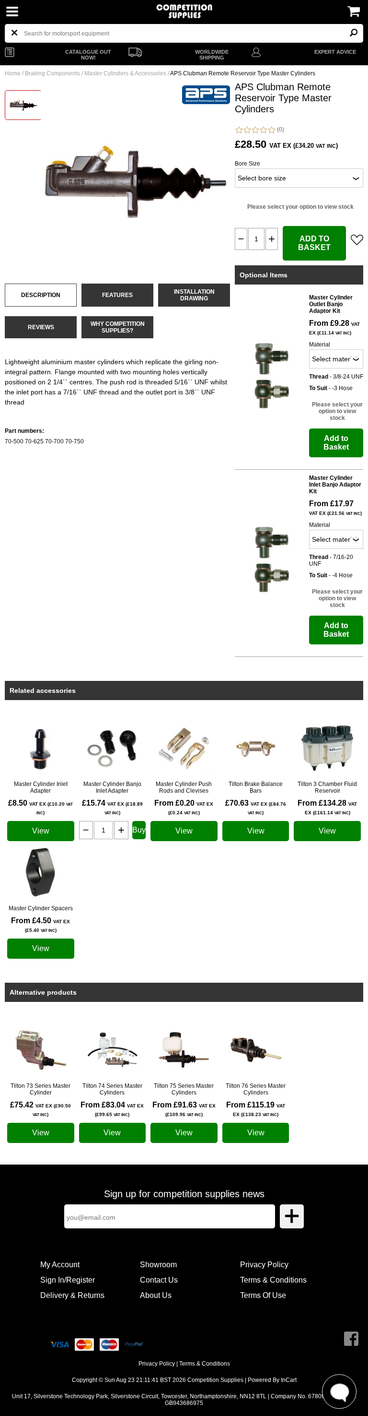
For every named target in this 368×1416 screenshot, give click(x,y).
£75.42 (40, 1109)
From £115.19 (255, 1109)
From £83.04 (112, 1109)
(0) (280, 129)
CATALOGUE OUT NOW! (88, 54)
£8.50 (40, 807)
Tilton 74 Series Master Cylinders (112, 1089)
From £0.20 (183, 807)
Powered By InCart (272, 1380)
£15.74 (112, 807)
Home (13, 73)
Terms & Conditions (273, 1280)
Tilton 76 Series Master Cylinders (256, 1089)
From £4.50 (40, 924)
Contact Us (159, 1280)
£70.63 (255, 807)
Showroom (158, 1265)
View (40, 831)
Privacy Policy (264, 1265)
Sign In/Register (67, 1280)
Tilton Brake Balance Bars (256, 787)
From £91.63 (184, 1109)
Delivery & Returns (72, 1295)
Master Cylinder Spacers (41, 908)
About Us (156, 1295)
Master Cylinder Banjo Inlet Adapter (112, 787)
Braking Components (52, 73)
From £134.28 (327, 807)
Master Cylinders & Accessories (125, 73)
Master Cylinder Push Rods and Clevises (184, 787)
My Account (60, 1265)
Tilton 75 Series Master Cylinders (184, 1089)
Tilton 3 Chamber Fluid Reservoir (327, 787)
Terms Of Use (263, 1295)
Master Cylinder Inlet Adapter (41, 787)
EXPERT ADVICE (335, 52)
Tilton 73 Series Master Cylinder (40, 1089)
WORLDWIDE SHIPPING (212, 54)
